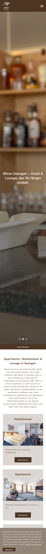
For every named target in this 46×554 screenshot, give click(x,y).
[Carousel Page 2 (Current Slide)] (23, 339)
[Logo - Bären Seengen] (6, 6)
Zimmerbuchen (23, 347)
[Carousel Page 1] (20, 339)
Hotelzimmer (23, 460)
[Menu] (42, 6)
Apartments (23, 515)
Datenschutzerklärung (33, 544)
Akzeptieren (9, 550)
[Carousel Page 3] (26, 339)
